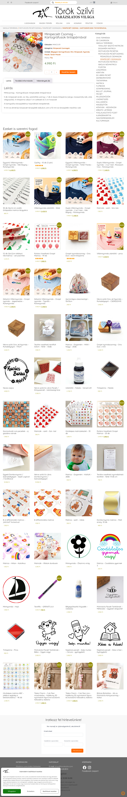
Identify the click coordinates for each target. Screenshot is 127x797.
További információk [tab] (24, 81)
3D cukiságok (102, 40)
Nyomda (86, 52)
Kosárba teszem (69, 72)
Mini (72, 52)
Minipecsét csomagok (52, 28)
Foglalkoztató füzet (106, 113)
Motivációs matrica (107, 62)
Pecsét (47, 55)
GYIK (68, 23)
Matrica (100, 83)
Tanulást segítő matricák (110, 46)
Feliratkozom (77, 750)
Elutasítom (30, 791)
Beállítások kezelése (49, 791)
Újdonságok (29, 23)
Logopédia (101, 70)
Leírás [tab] (8, 81)
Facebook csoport (31, 2)
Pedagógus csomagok (111, 56)
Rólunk (59, 23)
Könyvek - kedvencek (106, 107)
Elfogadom (12, 791)
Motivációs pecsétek (108, 51)
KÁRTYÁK (100, 72)
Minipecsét (78, 52)
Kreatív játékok (104, 110)
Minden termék (45, 23)
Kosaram (77, 23)
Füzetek (102, 67)
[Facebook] (84, 767)
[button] (39, 36)
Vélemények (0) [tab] (43, 81)
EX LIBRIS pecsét (103, 75)
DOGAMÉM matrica (107, 48)
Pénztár (89, 23)
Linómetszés (102, 99)
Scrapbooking (103, 88)
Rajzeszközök (103, 97)
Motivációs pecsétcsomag (30, 28)
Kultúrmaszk (102, 121)
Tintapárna (101, 80)
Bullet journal (104, 91)
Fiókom (100, 23)
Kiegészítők (102, 105)
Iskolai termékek (10, 28)
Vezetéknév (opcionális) (51, 741)
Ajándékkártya (103, 115)
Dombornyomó (103, 78)
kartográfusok (64, 52)
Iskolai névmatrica (107, 64)
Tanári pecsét (55, 55)
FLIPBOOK (100, 86)
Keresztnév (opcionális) (71, 741)
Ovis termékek (103, 38)
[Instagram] (11, 2)
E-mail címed (48, 731)
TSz (51, 58)
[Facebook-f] (8, 2)
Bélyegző (54, 52)
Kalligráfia (101, 102)
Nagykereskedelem (105, 118)
